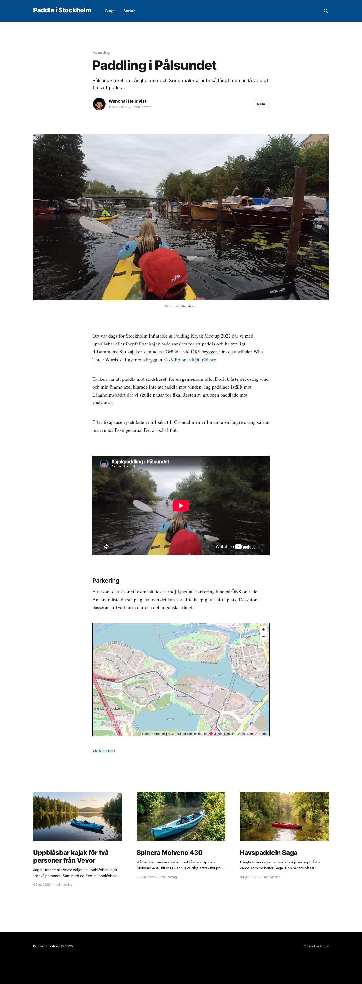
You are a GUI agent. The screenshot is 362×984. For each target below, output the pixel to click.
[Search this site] (326, 11)
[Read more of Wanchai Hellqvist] (99, 104)
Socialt (129, 10)
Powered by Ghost (316, 946)
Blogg (110, 10)
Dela (261, 104)
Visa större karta (103, 751)
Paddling (101, 52)
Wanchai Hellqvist (128, 101)
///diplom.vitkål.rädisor (192, 359)
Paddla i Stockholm (62, 10)
